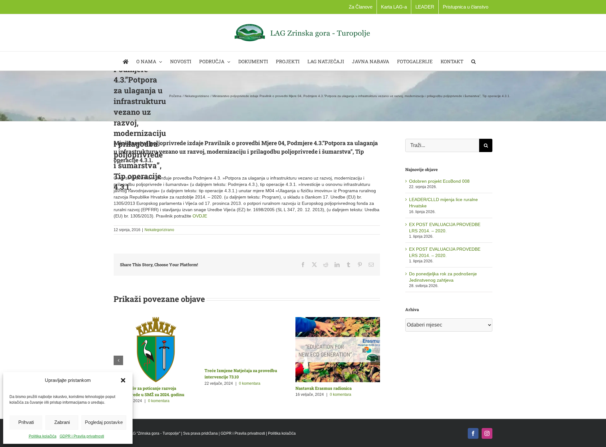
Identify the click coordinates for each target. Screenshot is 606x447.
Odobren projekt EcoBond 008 (439, 181)
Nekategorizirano (159, 230)
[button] (123, 380)
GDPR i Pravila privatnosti (82, 436)
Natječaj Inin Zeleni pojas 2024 (235, 388)
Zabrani (62, 422)
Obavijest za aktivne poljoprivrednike (152, 388)
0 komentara (159, 394)
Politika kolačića (42, 436)
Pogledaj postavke (104, 422)
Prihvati (26, 422)
